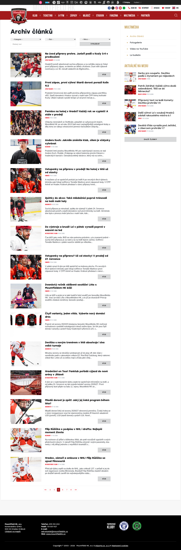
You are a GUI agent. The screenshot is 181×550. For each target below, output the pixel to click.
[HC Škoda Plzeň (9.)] (90, 2)
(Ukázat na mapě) (13, 532)
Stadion (100, 15)
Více (104, 74)
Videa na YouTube (139, 49)
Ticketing (47, 15)
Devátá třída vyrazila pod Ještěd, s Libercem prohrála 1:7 (157, 127)
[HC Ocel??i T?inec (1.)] (54, 2)
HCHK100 (134, 8)
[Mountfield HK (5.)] (72, 2)
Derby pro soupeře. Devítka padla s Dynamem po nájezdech (156, 74)
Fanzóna (114, 15)
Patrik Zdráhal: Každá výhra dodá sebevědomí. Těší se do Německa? (157, 89)
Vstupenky (145, 8)
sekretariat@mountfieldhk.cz (54, 532)
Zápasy (73, 15)
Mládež (86, 15)
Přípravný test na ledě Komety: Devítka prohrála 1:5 (156, 101)
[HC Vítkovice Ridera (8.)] (86, 2)
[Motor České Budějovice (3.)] (63, 2)
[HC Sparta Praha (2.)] (58, 2)
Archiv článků (137, 36)
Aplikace (157, 8)
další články (150, 139)
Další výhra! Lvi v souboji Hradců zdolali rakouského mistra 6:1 (156, 114)
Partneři (145, 15)
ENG (177, 8)
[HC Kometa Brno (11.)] (99, 2)
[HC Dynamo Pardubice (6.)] (76, 2)
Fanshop (167, 8)
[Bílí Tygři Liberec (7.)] (81, 2)
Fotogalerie (136, 42)
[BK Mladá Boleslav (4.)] (67, 2)
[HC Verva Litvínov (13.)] (108, 2)
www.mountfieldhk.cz (56, 534)
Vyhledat (95, 44)
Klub (35, 15)
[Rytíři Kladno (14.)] (112, 2)
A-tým (61, 15)
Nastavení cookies (120, 546)
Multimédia (129, 15)
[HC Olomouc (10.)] (95, 2)
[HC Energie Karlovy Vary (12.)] (104, 2)
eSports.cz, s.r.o (102, 546)
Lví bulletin (135, 55)
